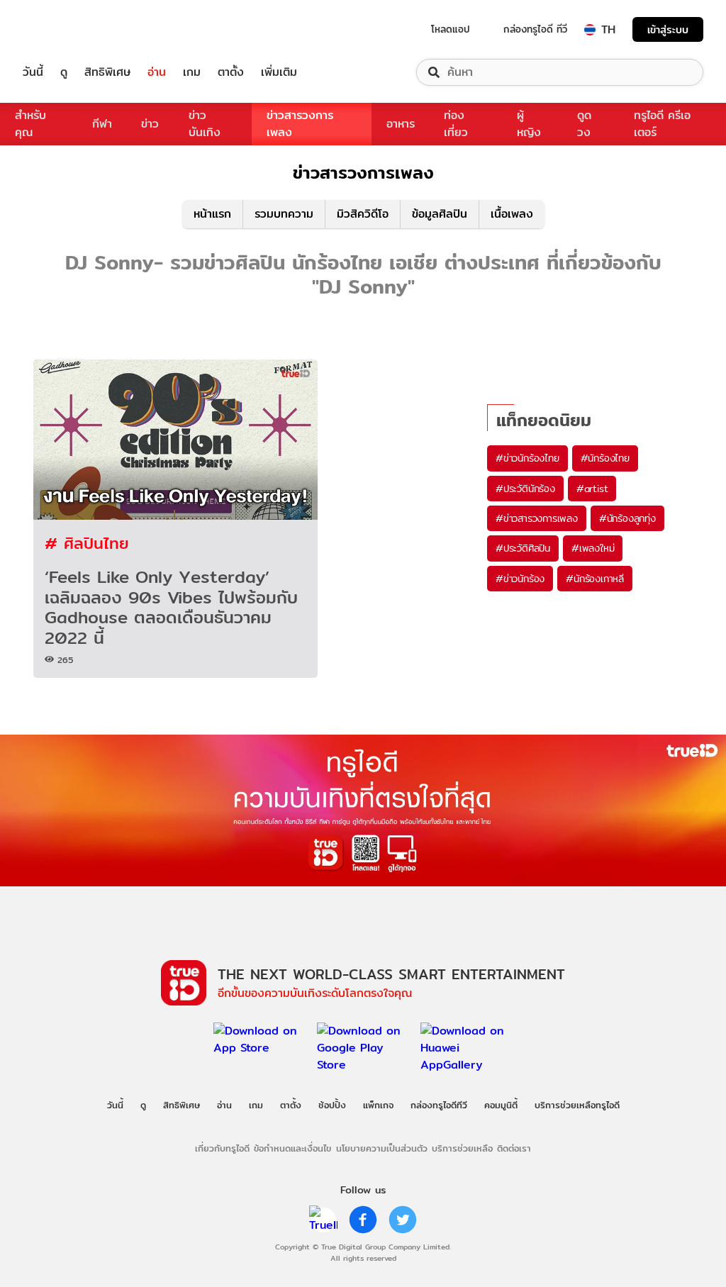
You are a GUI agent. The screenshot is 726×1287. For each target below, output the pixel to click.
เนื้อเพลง (512, 214)
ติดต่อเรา (514, 1148)
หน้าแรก (212, 214)
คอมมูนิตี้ (501, 1105)
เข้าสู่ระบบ (667, 29)
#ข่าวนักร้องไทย (527, 458)
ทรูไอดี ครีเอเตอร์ (662, 123)
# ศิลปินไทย (87, 542)
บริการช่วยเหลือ (462, 1148)
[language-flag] (590, 29)
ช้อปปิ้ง (332, 1105)
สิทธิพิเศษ (107, 72)
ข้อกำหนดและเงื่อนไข (292, 1148)
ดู (63, 72)
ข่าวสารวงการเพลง (300, 123)
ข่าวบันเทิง (204, 123)
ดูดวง (584, 123)
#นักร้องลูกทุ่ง (627, 518)
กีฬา (102, 124)
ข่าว (150, 124)
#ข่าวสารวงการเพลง (537, 518)
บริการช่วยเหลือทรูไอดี (577, 1105)
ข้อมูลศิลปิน (439, 214)
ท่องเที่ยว (456, 123)
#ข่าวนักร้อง (520, 578)
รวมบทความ (284, 214)
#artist (592, 488)
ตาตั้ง (231, 72)
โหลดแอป (450, 29)
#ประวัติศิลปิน (523, 548)
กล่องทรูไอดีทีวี (439, 1105)
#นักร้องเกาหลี (595, 578)
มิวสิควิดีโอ (363, 214)
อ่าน (156, 72)
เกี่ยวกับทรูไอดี (222, 1148)
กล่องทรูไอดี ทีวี (535, 29)
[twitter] (403, 1219)
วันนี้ (33, 72)
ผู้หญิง (529, 123)
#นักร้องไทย (605, 458)
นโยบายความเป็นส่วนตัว (382, 1148)
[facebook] (363, 1219)
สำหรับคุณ (30, 123)
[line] (323, 1219)
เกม (192, 72)
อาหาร (400, 124)
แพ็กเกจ (378, 1105)
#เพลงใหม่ (592, 548)
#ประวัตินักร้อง (525, 488)
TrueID (65, 29)
